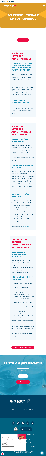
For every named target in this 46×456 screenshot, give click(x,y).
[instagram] (18, 423)
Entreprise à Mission (28, 434)
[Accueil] (8, 6)
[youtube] (32, 423)
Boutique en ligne (27, 429)
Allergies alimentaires (28, 409)
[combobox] (23, 376)
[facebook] (13, 423)
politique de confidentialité (29, 389)
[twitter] (27, 423)
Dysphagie (12, 406)
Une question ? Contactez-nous (23, 347)
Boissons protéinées (23, 40)
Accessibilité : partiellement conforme (29, 445)
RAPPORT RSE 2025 (27, 442)
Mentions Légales (24, 451)
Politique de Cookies (26, 452)
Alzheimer (12, 409)
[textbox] (23, 376)
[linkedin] (23, 423)
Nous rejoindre (27, 439)
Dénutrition (25, 406)
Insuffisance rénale (14, 411)
